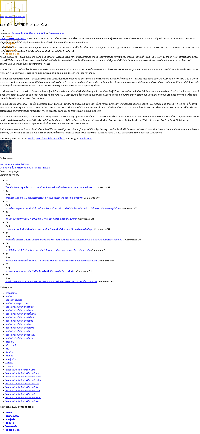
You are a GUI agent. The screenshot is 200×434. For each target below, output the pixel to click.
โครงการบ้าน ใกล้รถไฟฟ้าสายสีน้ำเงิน (23, 380)
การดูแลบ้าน (11, 293)
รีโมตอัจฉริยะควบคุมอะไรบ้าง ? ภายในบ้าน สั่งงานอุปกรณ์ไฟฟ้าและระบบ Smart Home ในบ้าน (49, 187)
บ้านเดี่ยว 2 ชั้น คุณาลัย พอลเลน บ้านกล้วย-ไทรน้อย (25, 167)
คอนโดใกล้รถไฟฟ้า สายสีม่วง (19, 321)
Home (8, 36)
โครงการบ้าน (11, 426)
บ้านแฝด (9, 355)
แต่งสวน (9, 366)
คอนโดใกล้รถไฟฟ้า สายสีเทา (18, 331)
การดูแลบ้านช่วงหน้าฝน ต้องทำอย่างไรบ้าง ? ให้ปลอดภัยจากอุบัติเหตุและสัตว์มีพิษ (44, 198)
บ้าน (7, 348)
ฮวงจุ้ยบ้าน (10, 359)
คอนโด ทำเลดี (12, 53)
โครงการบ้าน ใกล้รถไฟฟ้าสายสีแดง (22, 401)
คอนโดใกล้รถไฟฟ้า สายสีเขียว (19, 327)
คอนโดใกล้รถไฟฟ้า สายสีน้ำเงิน (15, 17)
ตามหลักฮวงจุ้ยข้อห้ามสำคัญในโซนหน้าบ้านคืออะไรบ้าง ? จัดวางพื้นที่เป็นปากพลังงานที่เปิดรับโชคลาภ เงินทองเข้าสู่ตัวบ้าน (62, 208)
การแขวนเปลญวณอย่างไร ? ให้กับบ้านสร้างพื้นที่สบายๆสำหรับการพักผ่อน (40, 271)
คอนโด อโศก (86, 138)
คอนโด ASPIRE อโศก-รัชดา (13, 38)
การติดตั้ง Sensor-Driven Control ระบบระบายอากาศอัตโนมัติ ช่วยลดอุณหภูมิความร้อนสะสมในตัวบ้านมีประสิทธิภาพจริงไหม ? (64, 239)
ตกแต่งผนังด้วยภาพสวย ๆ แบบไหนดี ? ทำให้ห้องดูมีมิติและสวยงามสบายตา (41, 219)
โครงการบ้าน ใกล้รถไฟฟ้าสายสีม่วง (22, 383)
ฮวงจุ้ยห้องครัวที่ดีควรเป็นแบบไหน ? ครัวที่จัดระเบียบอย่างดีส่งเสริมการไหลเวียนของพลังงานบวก (51, 260)
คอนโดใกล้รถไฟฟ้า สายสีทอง (19, 310)
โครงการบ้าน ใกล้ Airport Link (20, 369)
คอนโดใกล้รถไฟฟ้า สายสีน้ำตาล (20, 314)
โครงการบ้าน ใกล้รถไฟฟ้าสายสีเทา (21, 394)
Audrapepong (56, 33)
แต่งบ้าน (9, 362)
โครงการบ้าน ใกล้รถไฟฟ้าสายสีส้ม (21, 387)
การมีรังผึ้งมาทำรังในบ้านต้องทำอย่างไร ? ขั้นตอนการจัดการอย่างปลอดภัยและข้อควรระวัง (47, 250)
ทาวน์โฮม (9, 341)
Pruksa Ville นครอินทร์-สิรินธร (14, 164)
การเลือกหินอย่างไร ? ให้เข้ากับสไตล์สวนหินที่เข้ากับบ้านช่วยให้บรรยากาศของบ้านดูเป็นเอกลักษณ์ (51, 281)
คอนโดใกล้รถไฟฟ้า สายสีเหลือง (20, 335)
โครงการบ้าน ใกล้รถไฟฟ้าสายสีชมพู (22, 373)
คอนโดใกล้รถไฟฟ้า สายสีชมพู (19, 307)
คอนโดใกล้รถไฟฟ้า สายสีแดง (19, 338)
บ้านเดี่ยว (9, 352)
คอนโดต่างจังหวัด (13, 300)
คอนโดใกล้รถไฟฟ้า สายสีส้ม (18, 324)
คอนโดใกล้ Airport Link (17, 303)
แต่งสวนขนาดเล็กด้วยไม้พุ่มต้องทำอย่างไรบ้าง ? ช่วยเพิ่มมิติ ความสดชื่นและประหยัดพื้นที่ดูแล (49, 229)
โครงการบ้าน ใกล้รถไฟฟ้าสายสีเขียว (22, 390)
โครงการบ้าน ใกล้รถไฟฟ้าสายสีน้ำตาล (23, 376)
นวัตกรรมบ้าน (11, 345)
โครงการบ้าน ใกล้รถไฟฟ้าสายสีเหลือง (23, 397)
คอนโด (2, 17)
